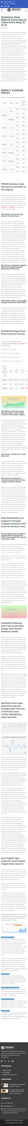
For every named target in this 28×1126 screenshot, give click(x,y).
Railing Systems (6, 1070)
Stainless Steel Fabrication (9, 1074)
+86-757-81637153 (10, 3)
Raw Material (6, 1072)
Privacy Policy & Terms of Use (14, 1123)
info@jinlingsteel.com (8, 1)
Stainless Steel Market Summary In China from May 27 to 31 (14, 21)
